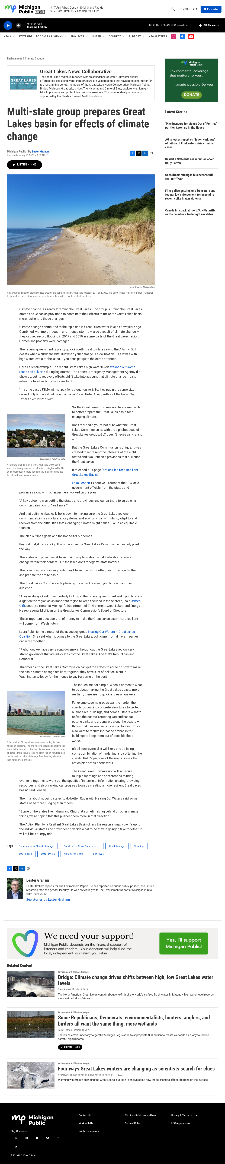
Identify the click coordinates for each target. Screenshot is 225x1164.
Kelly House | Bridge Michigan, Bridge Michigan (81, 1074)
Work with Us (86, 1123)
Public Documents (89, 1131)
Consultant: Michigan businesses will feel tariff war (189, 177)
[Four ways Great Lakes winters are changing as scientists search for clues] (30, 1075)
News (7, 36)
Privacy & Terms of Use (184, 1115)
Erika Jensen (81, 483)
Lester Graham (41, 151)
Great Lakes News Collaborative (76, 71)
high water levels (73, 854)
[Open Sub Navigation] (13, 36)
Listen (96, 36)
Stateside (26, 36)
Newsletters (158, 36)
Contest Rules (132, 1123)
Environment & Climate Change (25, 58)
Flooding (139, 846)
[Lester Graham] (15, 888)
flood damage (117, 846)
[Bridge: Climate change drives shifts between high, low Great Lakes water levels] (30, 984)
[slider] (24, 25)
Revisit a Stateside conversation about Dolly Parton (189, 161)
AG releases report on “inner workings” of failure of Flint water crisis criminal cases (190, 143)
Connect (115, 36)
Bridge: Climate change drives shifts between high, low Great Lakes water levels (135, 980)
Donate (212, 9)
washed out (118, 367)
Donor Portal (189, 9)
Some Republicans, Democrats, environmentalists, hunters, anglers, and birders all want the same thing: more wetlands (134, 1020)
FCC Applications (180, 1123)
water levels (48, 854)
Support (135, 36)
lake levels (98, 854)
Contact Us (85, 1115)
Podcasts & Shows (49, 36)
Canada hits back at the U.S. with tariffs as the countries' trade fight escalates (190, 212)
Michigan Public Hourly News (140, 1115)
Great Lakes (25, 854)
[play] (8, 26)
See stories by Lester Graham (48, 899)
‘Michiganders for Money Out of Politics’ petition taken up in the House (191, 125)
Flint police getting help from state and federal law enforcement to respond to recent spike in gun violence (190, 194)
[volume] (18, 25)
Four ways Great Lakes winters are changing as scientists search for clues (136, 1069)
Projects (77, 36)
